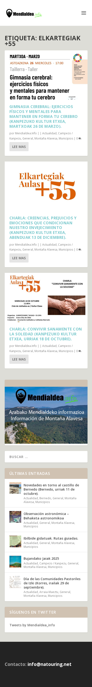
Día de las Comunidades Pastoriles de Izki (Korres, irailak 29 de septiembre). (52, 583)
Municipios (66, 138)
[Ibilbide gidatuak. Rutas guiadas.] (15, 541)
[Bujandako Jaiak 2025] (15, 561)
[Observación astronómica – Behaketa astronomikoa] (15, 517)
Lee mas (19, 146)
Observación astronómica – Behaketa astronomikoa (46, 515)
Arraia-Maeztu (48, 592)
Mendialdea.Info (26, 133)
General (27, 138)
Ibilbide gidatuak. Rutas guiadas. (51, 538)
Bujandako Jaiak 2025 (41, 558)
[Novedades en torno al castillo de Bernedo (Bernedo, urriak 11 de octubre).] (15, 488)
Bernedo (45, 498)
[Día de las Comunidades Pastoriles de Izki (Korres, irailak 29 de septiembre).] (15, 582)
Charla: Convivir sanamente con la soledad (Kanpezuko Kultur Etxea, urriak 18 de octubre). (45, 334)
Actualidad (49, 133)
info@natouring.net (49, 664)
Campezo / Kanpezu (52, 563)
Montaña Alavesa (45, 138)
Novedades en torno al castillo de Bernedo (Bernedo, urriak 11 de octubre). (51, 489)
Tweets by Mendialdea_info (32, 625)
